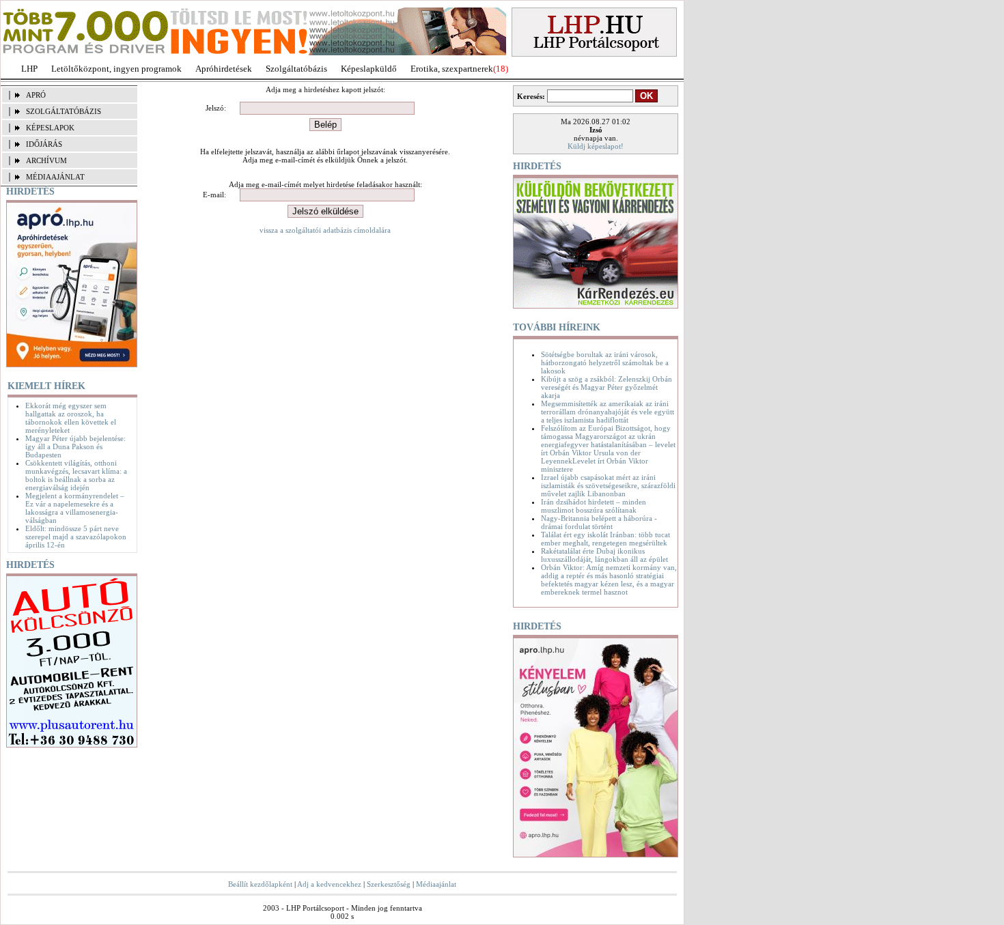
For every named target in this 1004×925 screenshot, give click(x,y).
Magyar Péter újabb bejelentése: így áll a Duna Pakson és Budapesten (75, 446)
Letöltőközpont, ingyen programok (116, 68)
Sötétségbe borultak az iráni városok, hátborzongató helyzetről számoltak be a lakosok (605, 362)
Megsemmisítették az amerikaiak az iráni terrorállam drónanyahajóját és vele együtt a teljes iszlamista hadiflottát (607, 411)
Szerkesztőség (388, 884)
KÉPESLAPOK (50, 128)
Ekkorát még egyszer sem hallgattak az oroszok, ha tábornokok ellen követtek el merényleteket (70, 417)
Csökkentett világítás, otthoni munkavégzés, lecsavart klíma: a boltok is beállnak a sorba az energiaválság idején (76, 475)
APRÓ (36, 95)
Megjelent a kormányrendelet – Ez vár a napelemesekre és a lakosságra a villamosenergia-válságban (74, 508)
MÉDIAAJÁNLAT (55, 177)
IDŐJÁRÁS (44, 144)
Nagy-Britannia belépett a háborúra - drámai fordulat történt (599, 522)
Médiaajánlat (436, 884)
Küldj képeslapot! (596, 146)
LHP (29, 68)
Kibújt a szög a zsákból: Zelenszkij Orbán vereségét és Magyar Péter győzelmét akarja (606, 387)
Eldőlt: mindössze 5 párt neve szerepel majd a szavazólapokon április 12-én (75, 536)
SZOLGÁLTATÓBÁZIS (63, 111)
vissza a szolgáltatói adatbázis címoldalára (325, 230)
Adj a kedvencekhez (329, 884)
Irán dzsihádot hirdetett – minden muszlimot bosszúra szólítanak (593, 506)
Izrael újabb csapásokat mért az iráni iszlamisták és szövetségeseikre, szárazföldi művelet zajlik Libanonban (608, 485)
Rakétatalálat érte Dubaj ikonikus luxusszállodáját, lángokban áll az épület (604, 555)
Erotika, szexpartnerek (451, 68)
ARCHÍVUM (46, 160)
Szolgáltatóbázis (296, 68)
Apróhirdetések (223, 68)
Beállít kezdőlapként (260, 884)
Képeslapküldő (369, 68)
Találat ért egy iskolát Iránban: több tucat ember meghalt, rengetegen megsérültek (605, 538)
